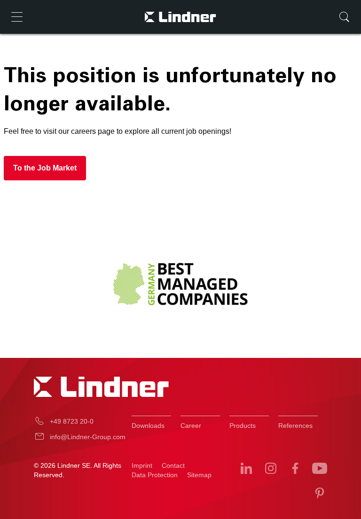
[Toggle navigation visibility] (17, 17)
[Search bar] (344, 17)
